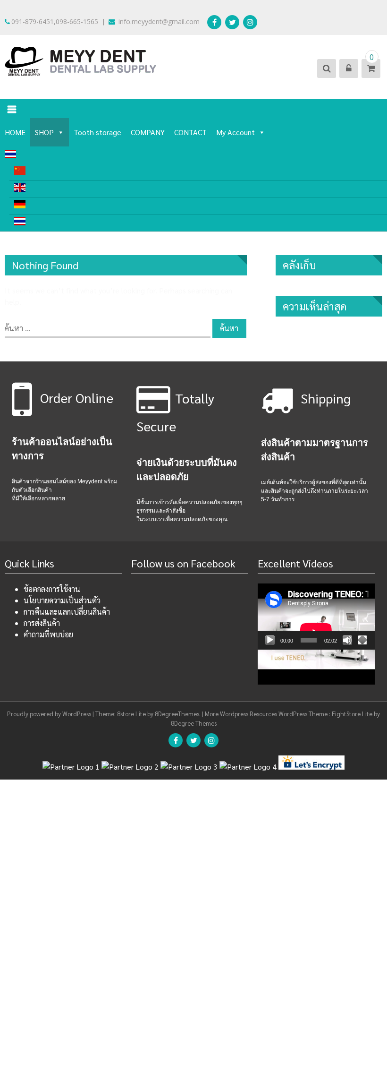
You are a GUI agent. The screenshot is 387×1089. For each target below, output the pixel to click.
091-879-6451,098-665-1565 (54, 21)
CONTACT (190, 132)
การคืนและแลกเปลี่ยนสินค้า (67, 612)
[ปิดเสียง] (347, 640)
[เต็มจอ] (362, 640)
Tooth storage (97, 132)
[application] (316, 616)
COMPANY (148, 132)
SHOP (44, 132)
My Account (235, 132)
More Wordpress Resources (241, 714)
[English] (198, 189)
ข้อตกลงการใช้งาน (52, 589)
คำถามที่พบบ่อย (48, 634)
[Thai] (193, 155)
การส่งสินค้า (42, 623)
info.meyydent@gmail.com (158, 21)
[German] (198, 205)
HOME (15, 132)
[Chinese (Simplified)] (198, 172)
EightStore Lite (353, 714)
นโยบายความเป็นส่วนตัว (62, 600)
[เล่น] (270, 640)
